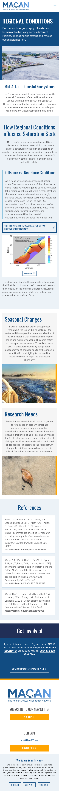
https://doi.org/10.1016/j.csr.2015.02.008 (24, 610)
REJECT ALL (15, 785)
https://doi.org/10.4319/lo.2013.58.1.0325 (25, 583)
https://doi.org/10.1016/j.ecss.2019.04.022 (25, 549)
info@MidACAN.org (29, 739)
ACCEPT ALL (29, 785)
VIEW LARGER (28, 273)
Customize (43, 785)
